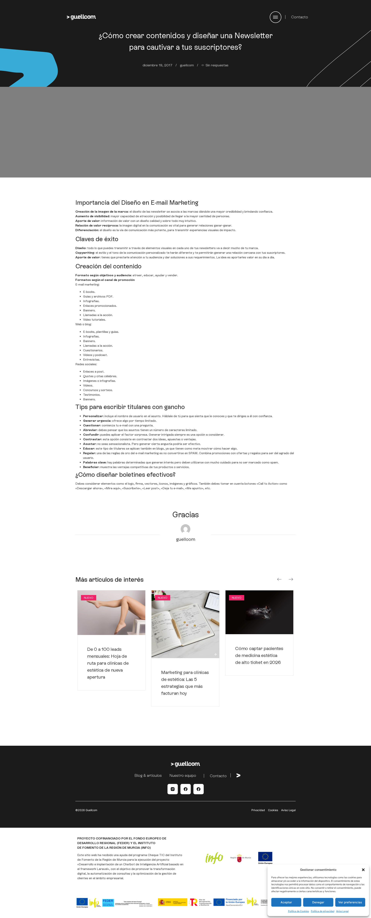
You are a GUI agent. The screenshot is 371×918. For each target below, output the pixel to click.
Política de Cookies (298, 911)
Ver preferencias (350, 902)
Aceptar (286, 902)
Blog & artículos (148, 775)
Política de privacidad (322, 911)
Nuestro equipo (182, 775)
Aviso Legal (342, 911)
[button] (363, 870)
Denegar (318, 902)
